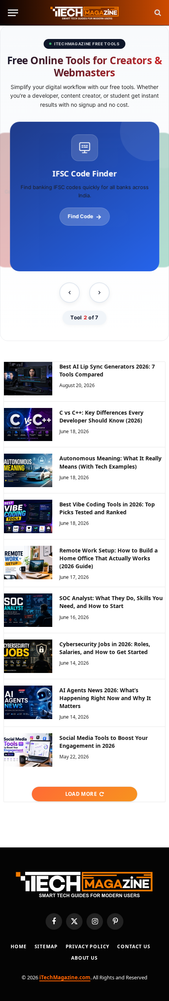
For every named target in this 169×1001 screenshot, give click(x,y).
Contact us (133, 946)
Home (18, 946)
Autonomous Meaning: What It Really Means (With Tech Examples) (110, 462)
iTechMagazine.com (64, 977)
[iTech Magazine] (84, 12)
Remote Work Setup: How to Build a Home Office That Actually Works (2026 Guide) (108, 558)
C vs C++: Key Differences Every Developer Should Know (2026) (101, 416)
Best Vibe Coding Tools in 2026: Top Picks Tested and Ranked (107, 508)
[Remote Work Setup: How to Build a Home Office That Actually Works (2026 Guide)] (28, 562)
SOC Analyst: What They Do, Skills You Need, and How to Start (111, 602)
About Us (84, 958)
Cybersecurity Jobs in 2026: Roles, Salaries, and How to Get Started (104, 648)
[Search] (157, 13)
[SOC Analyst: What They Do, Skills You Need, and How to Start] (28, 610)
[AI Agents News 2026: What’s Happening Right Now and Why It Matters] (28, 702)
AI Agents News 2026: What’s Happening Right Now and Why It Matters (105, 698)
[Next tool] (99, 292)
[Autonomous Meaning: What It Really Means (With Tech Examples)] (28, 470)
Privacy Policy (88, 946)
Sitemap (46, 946)
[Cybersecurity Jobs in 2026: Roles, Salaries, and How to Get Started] (28, 656)
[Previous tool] (69, 292)
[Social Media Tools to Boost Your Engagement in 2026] (28, 750)
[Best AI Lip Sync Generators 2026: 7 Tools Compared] (28, 378)
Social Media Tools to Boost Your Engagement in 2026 (103, 741)
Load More (81, 793)
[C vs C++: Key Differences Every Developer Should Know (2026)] (28, 424)
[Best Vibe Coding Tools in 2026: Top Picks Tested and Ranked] (28, 516)
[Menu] (13, 13)
